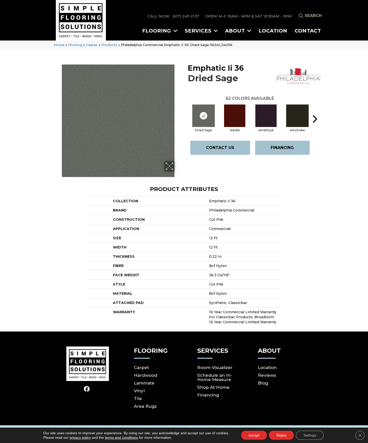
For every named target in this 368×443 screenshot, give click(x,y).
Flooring (75, 45)
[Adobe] (235, 115)
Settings (309, 435)
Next (314, 111)
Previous (185, 111)
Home (59, 45)
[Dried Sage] (203, 115)
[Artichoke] (297, 115)
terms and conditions (121, 438)
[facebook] (87, 389)
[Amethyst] (266, 115)
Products (109, 45)
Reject (281, 435)
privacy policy (80, 438)
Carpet (92, 45)
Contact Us (220, 147)
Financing (282, 147)
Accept (254, 435)
